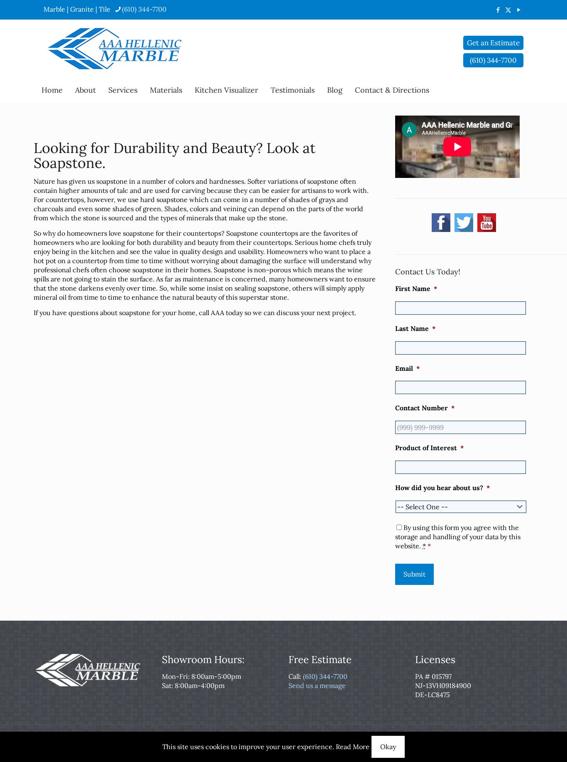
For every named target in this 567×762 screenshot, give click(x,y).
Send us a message (317, 685)
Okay (388, 746)
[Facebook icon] (498, 10)
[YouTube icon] (519, 10)
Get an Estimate (493, 42)
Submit (414, 574)
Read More (352, 746)
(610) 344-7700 (144, 9)
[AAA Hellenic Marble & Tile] (115, 49)
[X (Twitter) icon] (508, 10)
